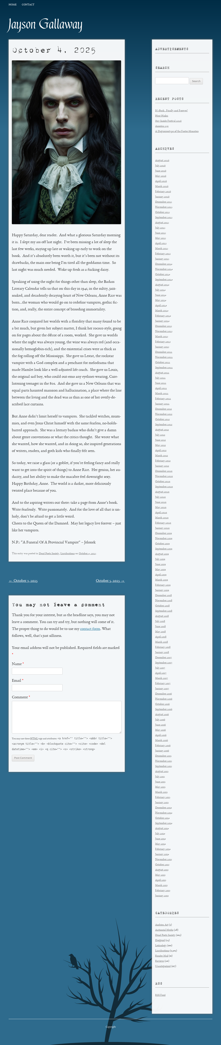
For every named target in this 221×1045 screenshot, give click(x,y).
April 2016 (160, 735)
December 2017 (163, 657)
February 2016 (162, 745)
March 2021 (161, 455)
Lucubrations (67, 553)
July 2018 (160, 621)
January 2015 (162, 802)
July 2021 (160, 435)
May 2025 (160, 238)
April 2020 (161, 512)
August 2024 (162, 284)
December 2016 (163, 693)
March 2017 (161, 678)
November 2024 (164, 269)
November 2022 (164, 357)
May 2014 (160, 844)
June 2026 (160, 171)
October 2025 (162, 212)
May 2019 (160, 569)
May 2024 (160, 300)
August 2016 (162, 714)
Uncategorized (163, 966)
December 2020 (163, 471)
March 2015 (161, 792)
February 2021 (162, 461)
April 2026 (161, 181)
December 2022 (163, 352)
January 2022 (162, 404)
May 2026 (160, 176)
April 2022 (161, 388)
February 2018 (162, 647)
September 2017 (163, 662)
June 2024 (160, 295)
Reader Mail (161, 956)
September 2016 (163, 709)
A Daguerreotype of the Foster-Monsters (177, 131)
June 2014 (160, 838)
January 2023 (162, 347)
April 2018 (160, 637)
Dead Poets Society (49, 553)
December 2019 (163, 533)
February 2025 (163, 253)
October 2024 (162, 274)
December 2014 (163, 807)
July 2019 (160, 559)
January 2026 (162, 196)
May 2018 (160, 631)
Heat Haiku (161, 116)
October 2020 (162, 481)
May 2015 (160, 787)
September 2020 (164, 486)
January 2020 (162, 528)
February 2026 (163, 191)
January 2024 (162, 321)
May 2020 (160, 507)
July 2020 (160, 497)
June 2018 (160, 626)
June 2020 (160, 502)
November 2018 (163, 600)
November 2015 (163, 761)
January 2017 (162, 688)
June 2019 (160, 564)
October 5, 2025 (110, 581)
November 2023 (163, 331)
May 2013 (160, 875)
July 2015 (160, 776)
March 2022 (161, 393)
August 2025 (162, 222)
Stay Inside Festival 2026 (168, 121)
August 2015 (162, 771)
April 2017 (160, 673)
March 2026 (161, 186)
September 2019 (163, 549)
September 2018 (163, 611)
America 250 (162, 126)
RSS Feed (160, 995)
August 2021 (162, 429)
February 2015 (162, 797)
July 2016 (160, 719)
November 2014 (163, 813)
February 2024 (163, 316)
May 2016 (160, 730)
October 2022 (162, 362)
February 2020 (163, 523)
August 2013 (162, 870)
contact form (90, 629)
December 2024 (163, 264)
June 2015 (160, 782)
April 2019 (160, 574)
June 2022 (160, 383)
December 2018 (163, 595)
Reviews (159, 961)
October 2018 (162, 605)
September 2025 (163, 217)
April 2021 (160, 450)
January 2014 (162, 854)
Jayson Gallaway (46, 24)
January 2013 (162, 895)
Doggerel (160, 940)
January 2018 (162, 652)
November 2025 (163, 207)
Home (12, 4)
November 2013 (163, 859)
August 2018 (162, 616)
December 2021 (163, 409)
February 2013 (162, 890)
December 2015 (163, 756)
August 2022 (162, 372)
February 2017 (162, 683)
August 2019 (162, 554)
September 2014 (163, 823)
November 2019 (163, 538)
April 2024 (161, 305)
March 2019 (161, 580)
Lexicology (161, 945)
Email (17, 681)
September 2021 (163, 424)
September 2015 (163, 766)
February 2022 (163, 398)
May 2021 (160, 445)
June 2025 (160, 233)
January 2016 (162, 750)
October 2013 (162, 864)
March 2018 (161, 642)
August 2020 (162, 492)
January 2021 (162, 466)
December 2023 (163, 326)
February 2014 (162, 849)
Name (18, 664)
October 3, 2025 (23, 581)
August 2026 (162, 160)
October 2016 (162, 704)
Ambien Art (161, 925)
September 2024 (164, 279)
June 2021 (160, 440)
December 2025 (163, 202)
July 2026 (160, 165)
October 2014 (162, 818)
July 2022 (160, 378)
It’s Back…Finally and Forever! (171, 110)
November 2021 (163, 414)
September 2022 (164, 367)
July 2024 (160, 290)
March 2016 (161, 740)
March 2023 (161, 336)
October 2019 (162, 543)
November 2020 (164, 476)
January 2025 (162, 259)
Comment (21, 697)
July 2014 (160, 833)
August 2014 (162, 828)
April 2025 (161, 243)
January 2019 (162, 590)
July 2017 (160, 668)
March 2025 (161, 248)
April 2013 (160, 880)
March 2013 (161, 885)
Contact (28, 4)
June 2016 (160, 725)
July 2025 (160, 228)
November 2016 (163, 699)
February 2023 (163, 341)
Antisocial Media (164, 930)
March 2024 (161, 310)
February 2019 (162, 585)
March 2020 (162, 517)
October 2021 (162, 419)
